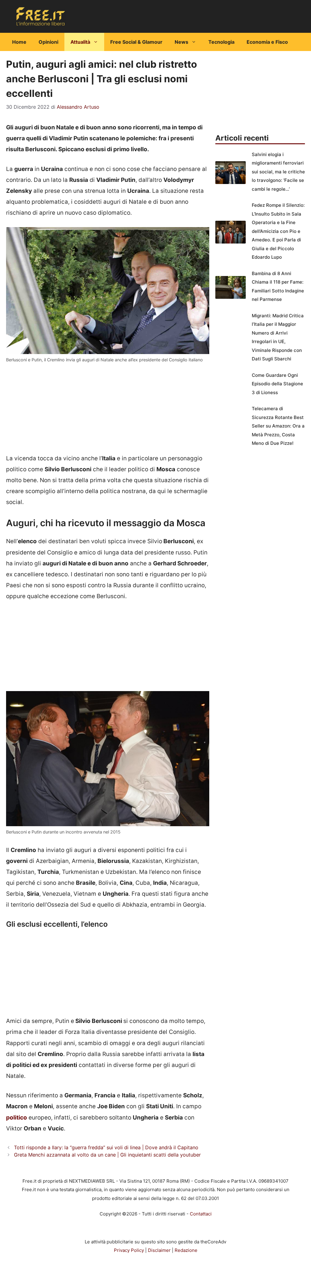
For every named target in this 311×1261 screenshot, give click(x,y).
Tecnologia (221, 42)
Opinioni (48, 42)
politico (16, 1117)
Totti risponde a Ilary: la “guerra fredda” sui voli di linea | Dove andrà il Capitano (106, 1147)
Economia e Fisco (267, 42)
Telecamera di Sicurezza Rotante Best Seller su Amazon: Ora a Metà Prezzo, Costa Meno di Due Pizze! (278, 426)
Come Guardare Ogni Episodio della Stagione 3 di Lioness (277, 383)
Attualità (80, 42)
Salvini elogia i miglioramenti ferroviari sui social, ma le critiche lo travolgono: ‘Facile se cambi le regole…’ (278, 172)
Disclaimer (159, 1250)
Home (19, 42)
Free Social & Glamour (136, 42)
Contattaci (201, 1214)
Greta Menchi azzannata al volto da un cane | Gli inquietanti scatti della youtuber (107, 1155)
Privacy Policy (129, 1250)
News (181, 42)
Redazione (186, 1250)
